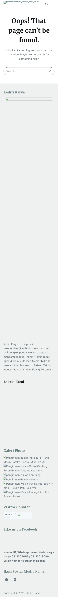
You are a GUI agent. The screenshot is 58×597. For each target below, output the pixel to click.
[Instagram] (7, 580)
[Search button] (50, 71)
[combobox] (25, 71)
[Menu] (53, 4)
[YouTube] (15, 580)
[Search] (46, 4)
